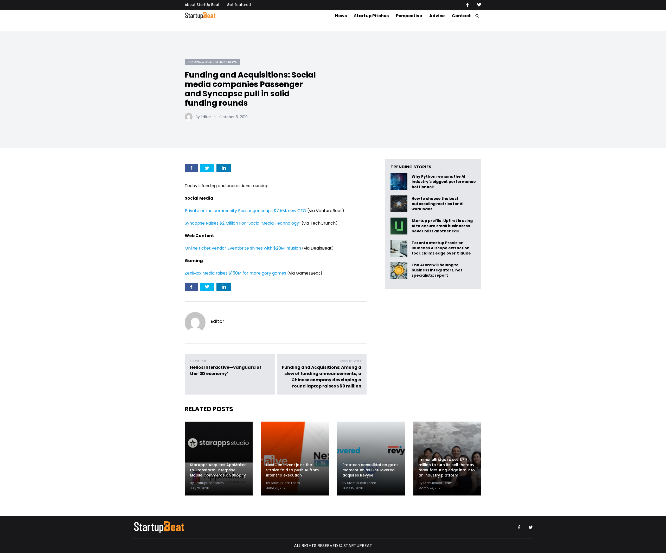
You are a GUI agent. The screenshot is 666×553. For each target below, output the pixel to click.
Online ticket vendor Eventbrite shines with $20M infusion (243, 248)
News (341, 16)
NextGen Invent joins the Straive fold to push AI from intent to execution (292, 470)
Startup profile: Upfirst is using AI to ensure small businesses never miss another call (442, 226)
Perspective (409, 16)
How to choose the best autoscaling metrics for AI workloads (437, 204)
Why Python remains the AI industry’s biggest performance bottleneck (444, 181)
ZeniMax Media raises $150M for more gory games (235, 273)
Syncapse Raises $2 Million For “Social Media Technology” (242, 223)
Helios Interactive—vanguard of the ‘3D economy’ (225, 370)
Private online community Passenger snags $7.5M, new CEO (245, 211)
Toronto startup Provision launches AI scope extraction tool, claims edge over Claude (442, 248)
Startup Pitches (371, 16)
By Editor (203, 116)
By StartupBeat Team (207, 483)
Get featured (239, 4)
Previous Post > (350, 361)
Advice (437, 16)
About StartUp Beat (202, 4)
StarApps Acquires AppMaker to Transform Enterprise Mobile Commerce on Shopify (218, 470)
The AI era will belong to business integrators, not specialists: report (437, 270)
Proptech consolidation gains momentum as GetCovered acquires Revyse (370, 470)
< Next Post (198, 361)
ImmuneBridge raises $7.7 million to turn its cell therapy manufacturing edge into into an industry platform (447, 467)
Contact (461, 16)
